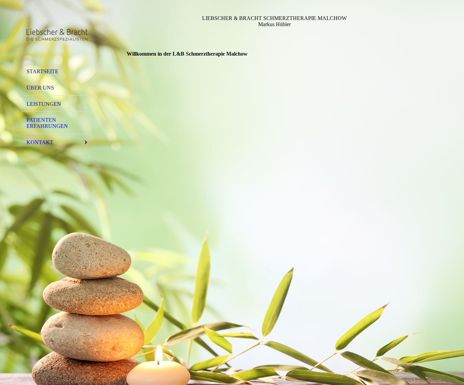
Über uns (40, 88)
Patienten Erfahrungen (47, 123)
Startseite (42, 71)
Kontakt (39, 142)
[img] (57, 35)
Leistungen (43, 104)
